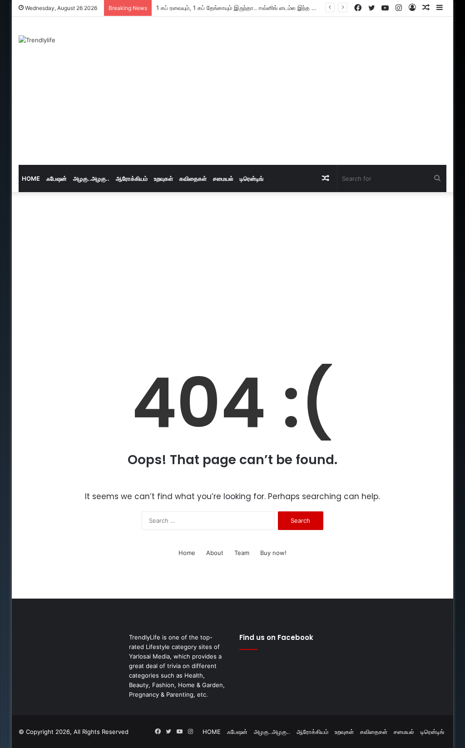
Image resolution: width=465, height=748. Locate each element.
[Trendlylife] (37, 40)
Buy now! (273, 552)
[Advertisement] (315, 89)
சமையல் (223, 178)
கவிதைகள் (193, 178)
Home (186, 552)
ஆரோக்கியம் (132, 178)
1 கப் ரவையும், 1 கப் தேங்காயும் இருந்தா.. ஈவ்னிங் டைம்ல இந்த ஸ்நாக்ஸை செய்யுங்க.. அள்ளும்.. (273, 7)
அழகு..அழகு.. (91, 178)
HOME (31, 178)
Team (241, 552)
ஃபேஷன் (56, 178)
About (214, 552)
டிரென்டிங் (251, 178)
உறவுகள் (163, 178)
